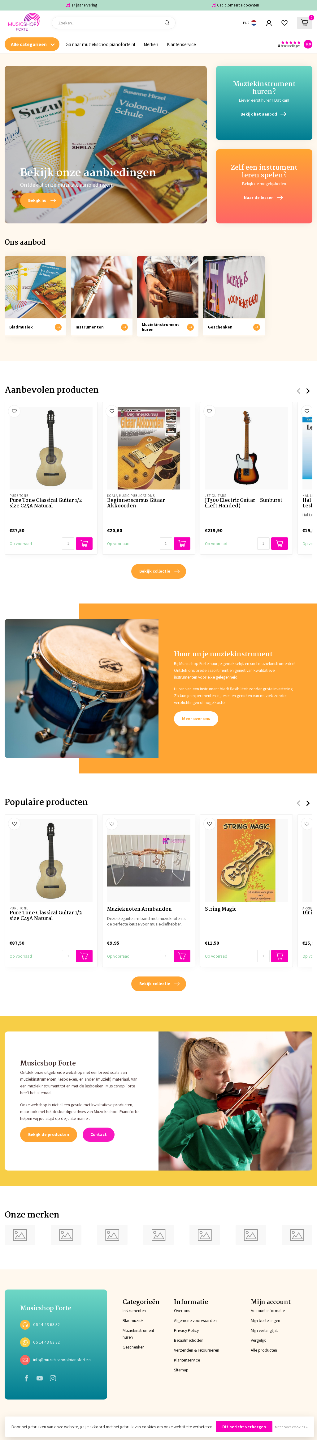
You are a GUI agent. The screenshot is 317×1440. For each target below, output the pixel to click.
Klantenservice (181, 44)
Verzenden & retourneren (196, 1350)
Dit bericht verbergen (244, 1426)
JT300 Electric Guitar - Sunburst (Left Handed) (243, 503)
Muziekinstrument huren (133, 1334)
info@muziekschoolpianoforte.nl (62, 1359)
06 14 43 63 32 (46, 1324)
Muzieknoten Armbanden (139, 909)
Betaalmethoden (188, 1340)
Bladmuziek (133, 1320)
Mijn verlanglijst (264, 1330)
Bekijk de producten (48, 1134)
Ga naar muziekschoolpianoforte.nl (100, 44)
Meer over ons (196, 718)
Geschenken (133, 1347)
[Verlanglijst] (284, 23)
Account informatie (268, 1310)
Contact (98, 1134)
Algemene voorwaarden (195, 1320)
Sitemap (181, 1370)
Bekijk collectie (154, 571)
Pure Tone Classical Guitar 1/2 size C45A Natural (46, 503)
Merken (151, 44)
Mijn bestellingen (265, 1320)
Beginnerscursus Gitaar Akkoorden (136, 503)
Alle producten (264, 1350)
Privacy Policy (186, 1330)
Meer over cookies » (291, 1426)
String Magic (220, 909)
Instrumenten (133, 1310)
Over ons (182, 1310)
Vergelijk (258, 1340)
